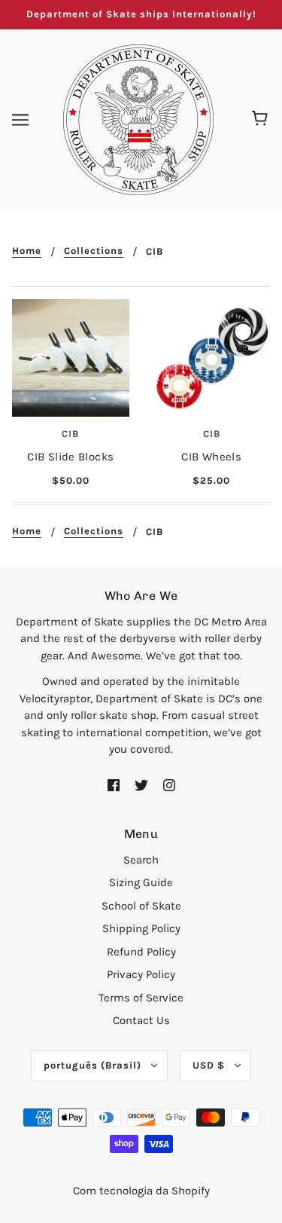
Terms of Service (141, 997)
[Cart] (262, 119)
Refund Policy (141, 952)
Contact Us (141, 1020)
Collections (93, 251)
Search (141, 860)
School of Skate (141, 906)
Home (26, 251)
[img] (113, 785)
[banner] (138, 118)
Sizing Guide (141, 882)
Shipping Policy (141, 928)
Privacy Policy (141, 974)
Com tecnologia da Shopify (141, 1190)
